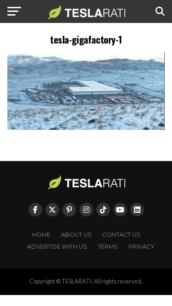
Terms (108, 246)
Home (41, 234)
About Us (76, 234)
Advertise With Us (57, 246)
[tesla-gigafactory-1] (86, 127)
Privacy (141, 246)
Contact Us (121, 234)
